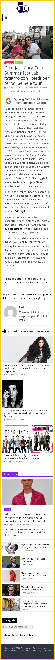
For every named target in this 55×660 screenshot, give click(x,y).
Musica (18, 63)
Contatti (15, 635)
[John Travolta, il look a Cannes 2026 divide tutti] (11, 557)
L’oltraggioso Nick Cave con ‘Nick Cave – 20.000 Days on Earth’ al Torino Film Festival (27, 413)
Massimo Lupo (28, 524)
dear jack (36, 91)
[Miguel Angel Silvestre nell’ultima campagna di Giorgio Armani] (11, 543)
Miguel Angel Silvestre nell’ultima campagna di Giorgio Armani (35, 546)
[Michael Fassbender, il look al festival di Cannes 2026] (11, 586)
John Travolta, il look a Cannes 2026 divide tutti (34, 560)
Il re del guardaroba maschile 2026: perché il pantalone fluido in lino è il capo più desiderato (35, 604)
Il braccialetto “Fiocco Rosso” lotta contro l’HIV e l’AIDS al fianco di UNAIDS (24, 280)
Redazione (6, 635)
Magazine (9, 63)
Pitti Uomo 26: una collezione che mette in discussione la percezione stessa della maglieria (27, 517)
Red (23, 88)
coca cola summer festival (22, 91)
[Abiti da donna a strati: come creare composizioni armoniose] (11, 571)
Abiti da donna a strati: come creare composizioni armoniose (34, 574)
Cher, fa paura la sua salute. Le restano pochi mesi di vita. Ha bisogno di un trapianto (26, 368)
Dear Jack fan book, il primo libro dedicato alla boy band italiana (23, 457)
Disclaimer (24, 635)
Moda (8, 509)
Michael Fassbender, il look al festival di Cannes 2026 (33, 588)
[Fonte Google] (27, 101)
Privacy (32, 635)
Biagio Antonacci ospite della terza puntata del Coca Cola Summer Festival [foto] (27, 296)
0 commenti (33, 88)
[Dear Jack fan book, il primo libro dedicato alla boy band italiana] (27, 426)
